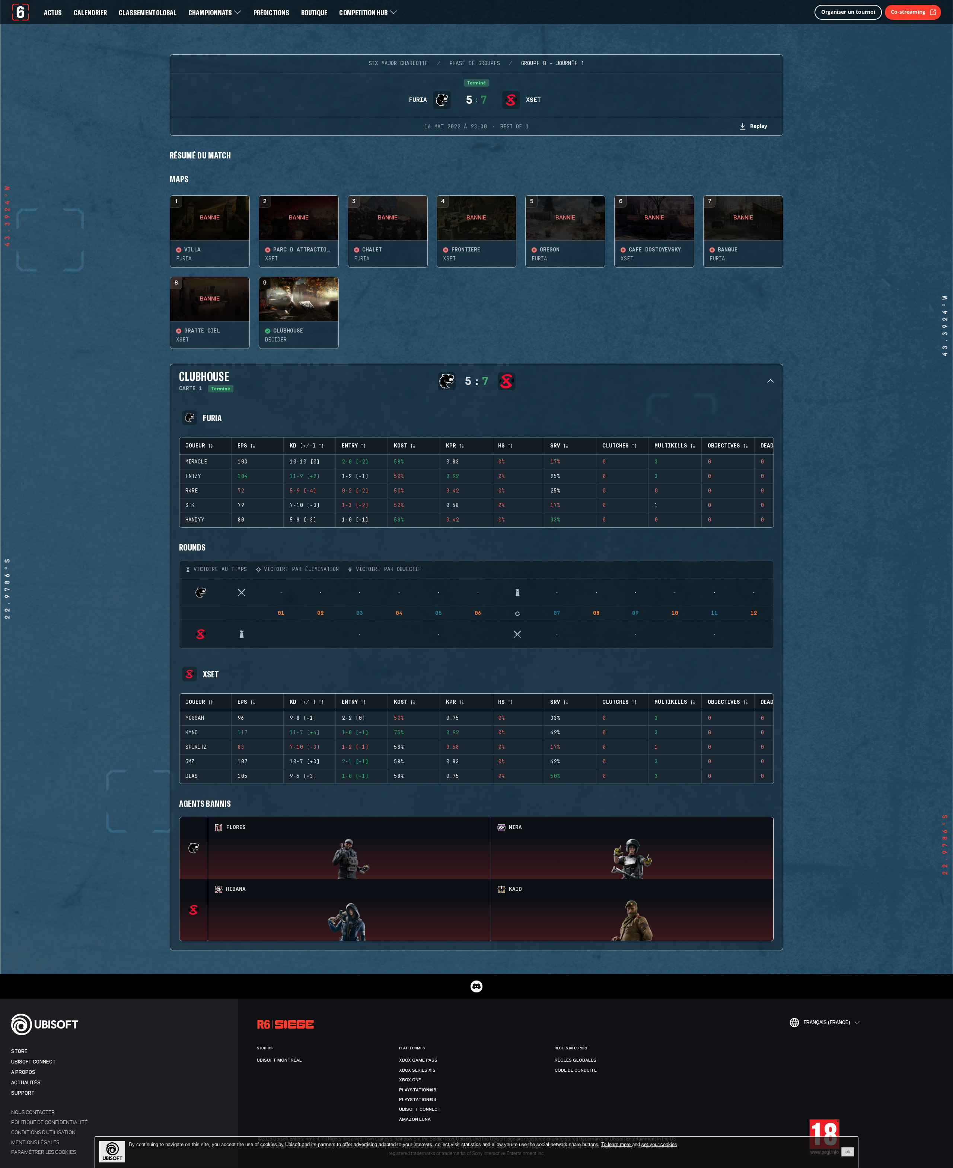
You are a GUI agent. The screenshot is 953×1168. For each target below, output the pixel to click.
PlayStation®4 (418, 1099)
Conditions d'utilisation (43, 1132)
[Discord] (476, 986)
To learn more (616, 1144)
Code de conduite (576, 1070)
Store (19, 1051)
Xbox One (410, 1079)
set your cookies (659, 1144)
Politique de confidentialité (49, 1122)
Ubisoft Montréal (279, 1060)
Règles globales (575, 1060)
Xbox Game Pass (418, 1060)
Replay (758, 125)
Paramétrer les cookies (43, 1151)
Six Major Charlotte (398, 64)
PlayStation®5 (417, 1089)
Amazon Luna (415, 1119)
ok (847, 1151)
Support (23, 1093)
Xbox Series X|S (417, 1070)
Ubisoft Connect (33, 1062)
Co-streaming (908, 11)
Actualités (26, 1082)
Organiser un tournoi (848, 11)
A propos (23, 1072)
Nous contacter (33, 1112)
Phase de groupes (474, 64)
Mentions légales (35, 1142)
